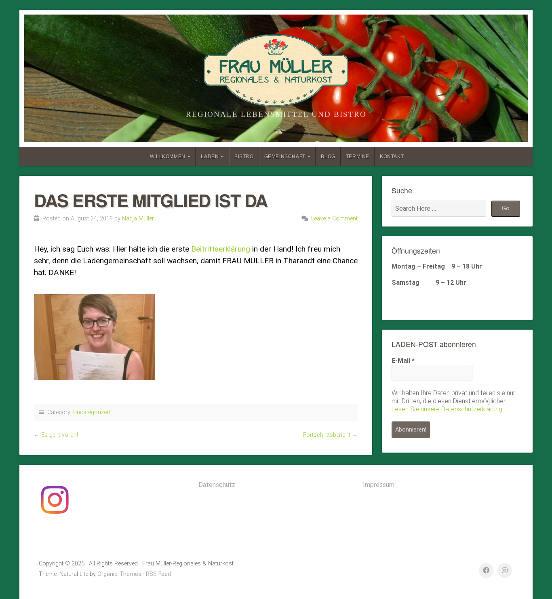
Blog (328, 156)
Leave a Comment (334, 218)
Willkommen (167, 156)
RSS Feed (158, 574)
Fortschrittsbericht (326, 435)
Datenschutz (216, 485)
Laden (210, 156)
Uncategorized (91, 412)
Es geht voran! (59, 435)
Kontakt (392, 156)
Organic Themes (119, 574)
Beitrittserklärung (220, 249)
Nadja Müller (138, 218)
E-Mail (403, 360)
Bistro (244, 156)
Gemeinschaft (284, 156)
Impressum (378, 485)
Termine (357, 156)
